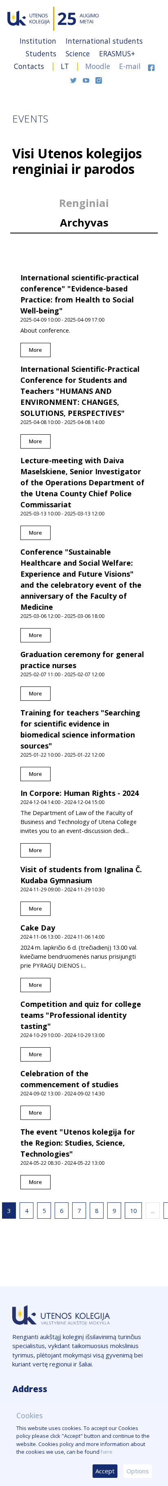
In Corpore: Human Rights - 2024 (79, 793)
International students (104, 41)
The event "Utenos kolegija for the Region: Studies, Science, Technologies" (77, 1143)
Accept (105, 1471)
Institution (39, 41)
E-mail (130, 66)
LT (65, 66)
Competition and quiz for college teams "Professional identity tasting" (80, 1015)
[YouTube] (87, 79)
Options (137, 1471)
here (107, 1451)
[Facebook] (151, 66)
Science (79, 53)
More (35, 349)
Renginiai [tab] (84, 203)
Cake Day (37, 928)
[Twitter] (74, 79)
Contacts (30, 66)
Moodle (97, 66)
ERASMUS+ (117, 53)
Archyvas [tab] (84, 222)
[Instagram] (98, 79)
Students (42, 53)
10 (133, 1210)
